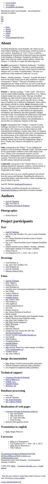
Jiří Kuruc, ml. (11, 386)
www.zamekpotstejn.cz (14, 349)
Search (8, 29)
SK (2, 19)
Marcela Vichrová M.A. (14, 271)
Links (8, 35)
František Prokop (12, 297)
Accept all (4, 482)
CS (2, 17)
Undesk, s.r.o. (11, 382)
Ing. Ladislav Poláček (14, 402)
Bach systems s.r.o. (13, 380)
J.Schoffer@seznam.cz (27, 335)
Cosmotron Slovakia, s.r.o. (27, 466)
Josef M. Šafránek (12, 201)
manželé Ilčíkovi (12, 343)
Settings (11, 482)
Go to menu (10, 5)
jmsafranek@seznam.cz (23, 184)
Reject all (17, 482)
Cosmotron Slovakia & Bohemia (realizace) (22, 411)
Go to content (11, 3)
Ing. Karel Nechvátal (13, 400)
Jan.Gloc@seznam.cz (13, 333)
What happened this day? (15, 37)
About (8, 33)
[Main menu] (2, 23)
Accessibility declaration (15, 7)
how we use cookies (17, 478)
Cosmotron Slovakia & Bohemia (18, 206)
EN (2, 21)
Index (8, 27)
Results (8, 31)
